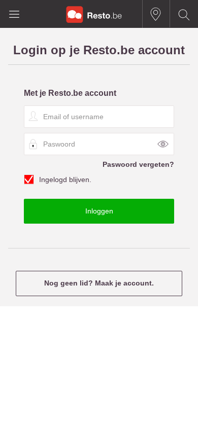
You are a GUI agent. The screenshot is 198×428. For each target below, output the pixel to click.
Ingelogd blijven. (65, 179)
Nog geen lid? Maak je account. (99, 283)
